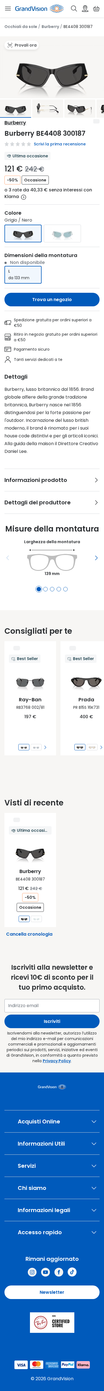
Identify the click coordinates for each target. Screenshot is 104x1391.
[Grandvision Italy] (58, 1272)
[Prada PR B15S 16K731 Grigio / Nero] (79, 747)
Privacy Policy (57, 1061)
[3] (52, 589)
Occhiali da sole (20, 26)
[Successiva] (96, 558)
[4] (59, 589)
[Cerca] (74, 8)
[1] (39, 589)
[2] (45, 589)
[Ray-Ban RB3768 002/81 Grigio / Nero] (23, 747)
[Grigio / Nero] (23, 233)
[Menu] (8, 558)
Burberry (50, 26)
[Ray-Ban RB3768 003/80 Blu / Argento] (36, 747)
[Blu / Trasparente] (62, 233)
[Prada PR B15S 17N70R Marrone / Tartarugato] (92, 747)
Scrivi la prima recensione (60, 144)
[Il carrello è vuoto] (96, 8)
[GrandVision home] (52, 1086)
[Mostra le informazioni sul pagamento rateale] (23, 197)
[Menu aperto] (7, 8)
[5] (65, 589)
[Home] (39, 8)
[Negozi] (85, 8)
